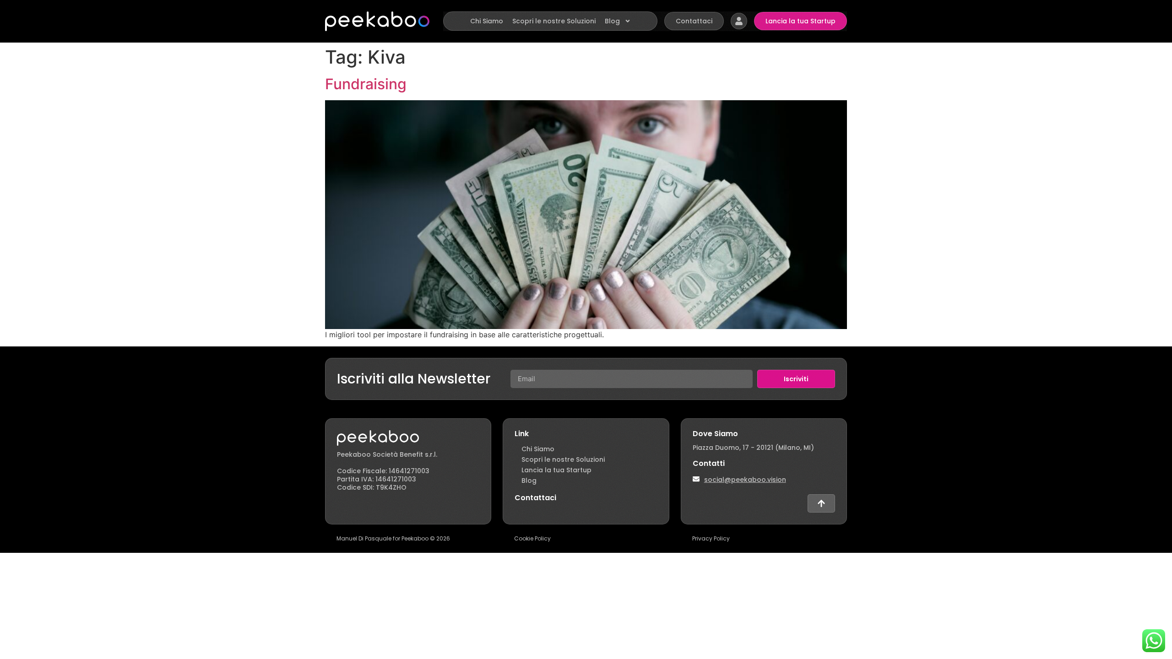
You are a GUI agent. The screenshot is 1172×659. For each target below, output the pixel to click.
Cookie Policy (532, 538)
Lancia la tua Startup (556, 470)
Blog (612, 21)
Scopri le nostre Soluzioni (554, 21)
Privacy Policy (711, 538)
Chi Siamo (486, 21)
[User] (739, 21)
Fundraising (366, 84)
